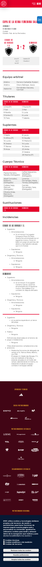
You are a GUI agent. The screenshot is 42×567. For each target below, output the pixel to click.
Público (10, 332)
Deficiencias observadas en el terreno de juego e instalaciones (22, 339)
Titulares (9, 96)
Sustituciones (12, 202)
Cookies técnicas (12, 540)
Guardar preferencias (21, 555)
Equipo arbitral (13, 77)
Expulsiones (15, 249)
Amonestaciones (17, 232)
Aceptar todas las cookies (21, 559)
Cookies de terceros (13, 544)
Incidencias (10, 217)
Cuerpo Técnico (13, 161)
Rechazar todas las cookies (21, 550)
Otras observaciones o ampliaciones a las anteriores (22, 347)
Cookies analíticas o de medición (18, 542)
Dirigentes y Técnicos (15, 256)
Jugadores (11, 229)
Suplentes (9, 124)
